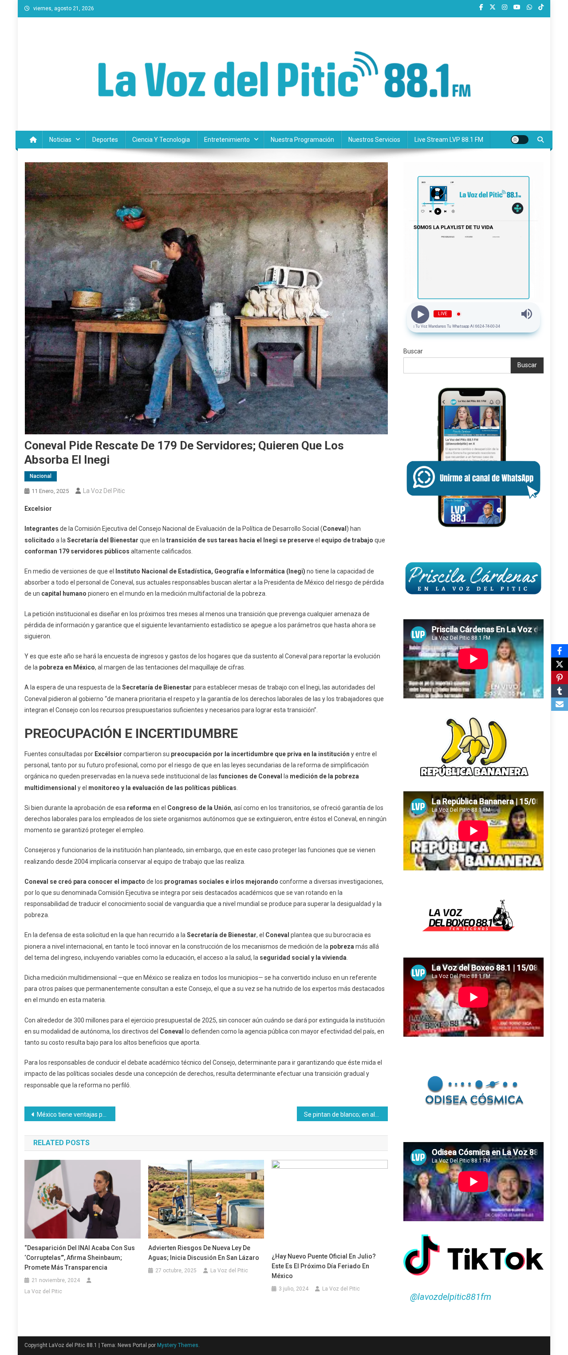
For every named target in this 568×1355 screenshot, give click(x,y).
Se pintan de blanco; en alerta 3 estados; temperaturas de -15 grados (346, 1114)
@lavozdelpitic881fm (450, 1296)
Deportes (105, 139)
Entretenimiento (227, 139)
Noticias (60, 139)
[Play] (420, 313)
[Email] (559, 704)
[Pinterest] (559, 677)
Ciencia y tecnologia (161, 139)
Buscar (413, 351)
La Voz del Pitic (104, 490)
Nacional (40, 476)
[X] (559, 664)
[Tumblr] (559, 691)
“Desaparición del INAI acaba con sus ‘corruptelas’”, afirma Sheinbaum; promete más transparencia (79, 1257)
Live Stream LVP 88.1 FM (448, 139)
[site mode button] (520, 139)
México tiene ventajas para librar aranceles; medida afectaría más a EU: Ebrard (76, 1114)
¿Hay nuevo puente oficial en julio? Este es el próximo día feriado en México (324, 1266)
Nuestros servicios (374, 139)
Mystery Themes (177, 1345)
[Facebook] (559, 650)
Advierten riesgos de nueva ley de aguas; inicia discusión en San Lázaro (203, 1252)
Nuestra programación (302, 139)
